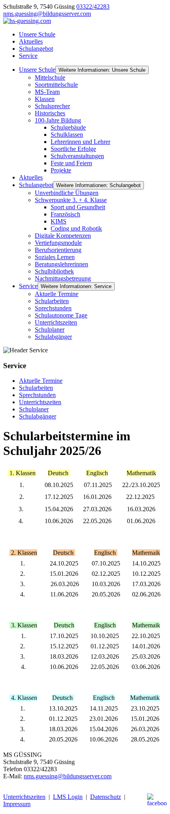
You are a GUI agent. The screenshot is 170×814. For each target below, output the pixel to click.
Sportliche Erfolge (73, 148)
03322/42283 (93, 6)
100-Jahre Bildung (58, 120)
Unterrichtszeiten (56, 322)
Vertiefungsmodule (58, 242)
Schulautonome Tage (61, 315)
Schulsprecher (52, 106)
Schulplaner (49, 329)
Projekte (61, 170)
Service (28, 55)
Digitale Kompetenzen (63, 235)
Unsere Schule (37, 34)
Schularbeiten (52, 301)
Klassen (45, 99)
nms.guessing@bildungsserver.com (47, 13)
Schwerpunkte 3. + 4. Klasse (71, 200)
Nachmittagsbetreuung (63, 278)
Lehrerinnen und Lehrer (80, 141)
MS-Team (47, 91)
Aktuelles (31, 41)
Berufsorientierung (58, 249)
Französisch (65, 214)
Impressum (16, 804)
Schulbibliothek (54, 271)
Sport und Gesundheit (78, 207)
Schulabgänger (53, 336)
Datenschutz (105, 796)
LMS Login (68, 796)
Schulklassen (67, 134)
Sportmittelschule (56, 84)
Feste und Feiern (71, 163)
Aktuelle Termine (56, 293)
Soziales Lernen (55, 257)
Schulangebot (36, 48)
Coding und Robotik (76, 228)
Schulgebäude (68, 127)
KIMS (58, 221)
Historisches (50, 113)
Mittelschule (50, 77)
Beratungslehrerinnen (61, 264)
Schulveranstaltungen (77, 156)
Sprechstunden (53, 308)
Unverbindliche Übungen (66, 192)
